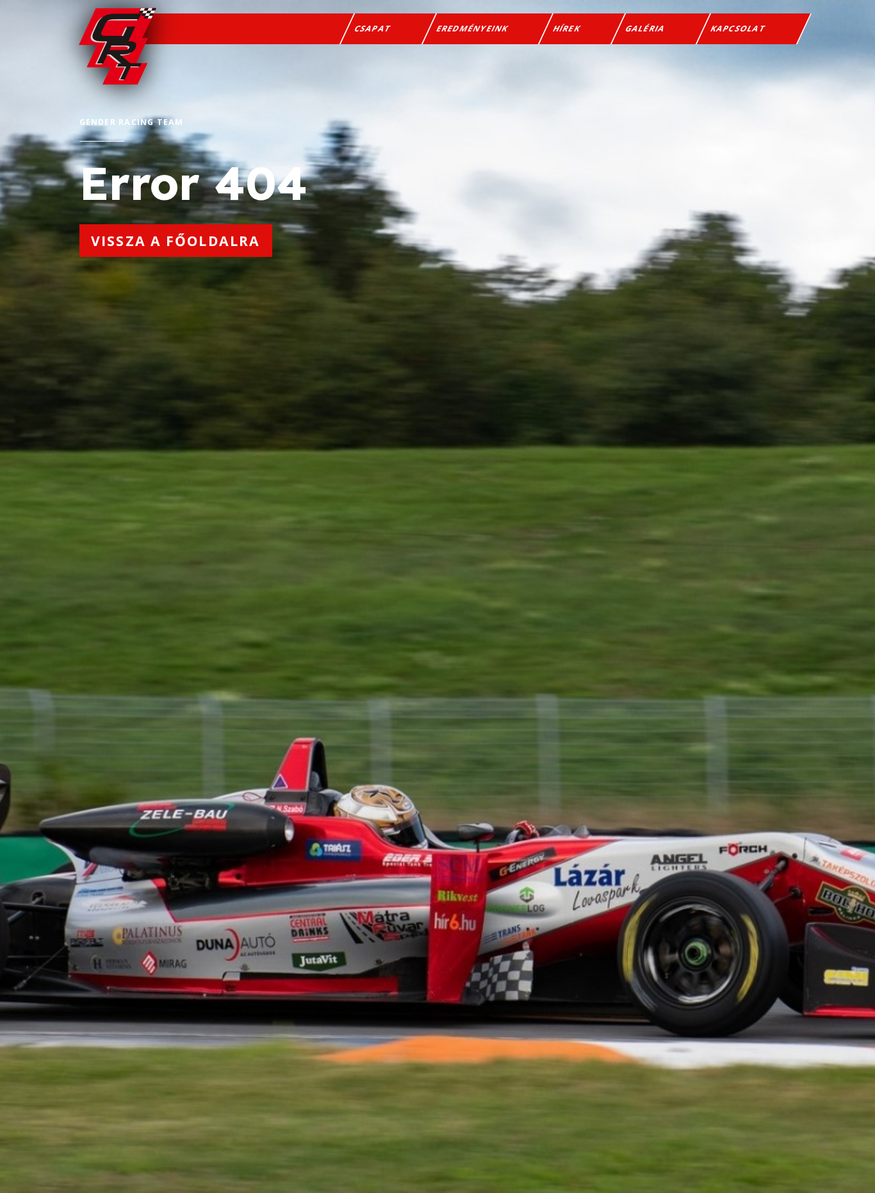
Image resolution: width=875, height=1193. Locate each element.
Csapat (373, 28)
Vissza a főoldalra (175, 240)
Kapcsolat (738, 28)
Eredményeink (472, 28)
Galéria (645, 28)
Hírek (567, 28)
